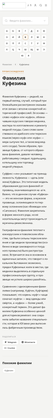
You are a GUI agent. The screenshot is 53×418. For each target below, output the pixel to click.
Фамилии (7, 64)
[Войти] (35, 5)
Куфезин (9, 370)
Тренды (30, 5)
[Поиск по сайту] (40, 5)
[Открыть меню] (45, 5)
